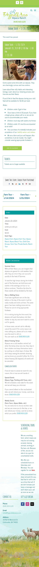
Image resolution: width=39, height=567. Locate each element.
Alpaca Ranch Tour (16, 241)
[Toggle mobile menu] (35, 10)
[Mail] (32, 504)
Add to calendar (12, 148)
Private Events (22, 243)
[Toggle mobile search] (31, 10)
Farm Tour (14, 243)
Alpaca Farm (9, 238)
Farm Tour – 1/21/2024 (25, 196)
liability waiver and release (26, 132)
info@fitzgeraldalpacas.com (12, 512)
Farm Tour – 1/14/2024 (9, 196)
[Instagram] (27, 504)
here (33, 470)
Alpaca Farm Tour (20, 238)
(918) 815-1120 (20, 21)
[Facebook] (23, 504)
